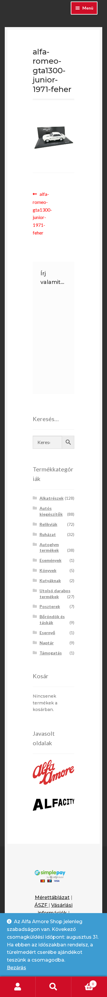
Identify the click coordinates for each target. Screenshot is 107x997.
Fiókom (18, 987)
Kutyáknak (50, 580)
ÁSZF (41, 905)
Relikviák (48, 524)
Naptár (47, 642)
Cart (82, 982)
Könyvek (48, 570)
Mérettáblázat (52, 897)
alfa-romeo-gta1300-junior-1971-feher (43, 213)
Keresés (53, 987)
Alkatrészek (52, 498)
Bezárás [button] (16, 968)
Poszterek (50, 606)
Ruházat (48, 534)
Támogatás (51, 652)
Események (51, 560)
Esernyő (47, 632)
